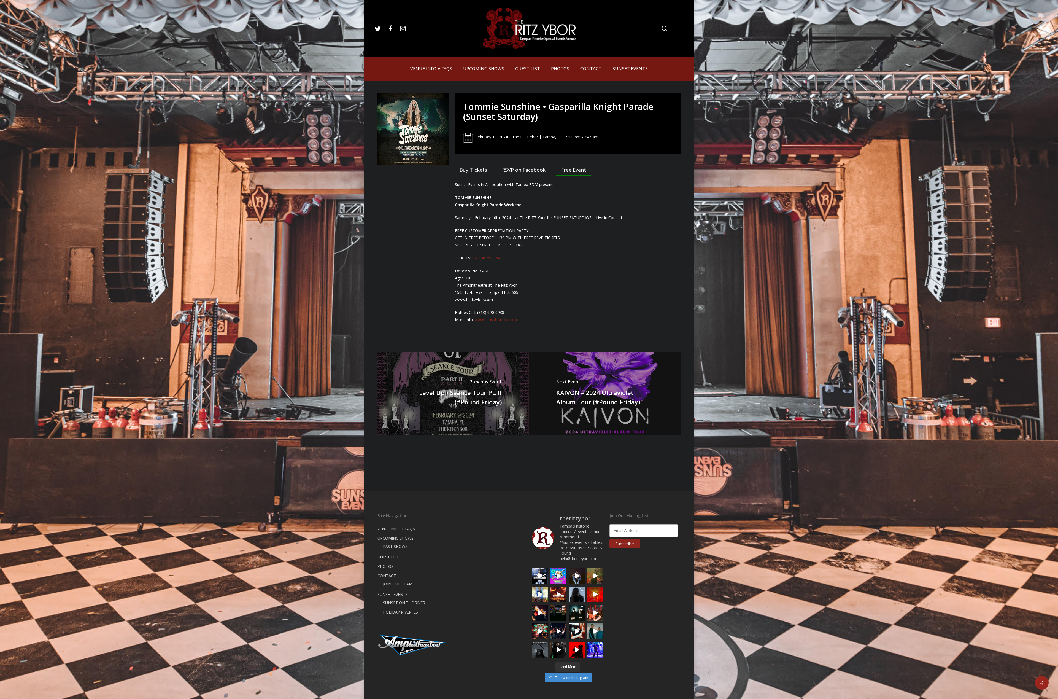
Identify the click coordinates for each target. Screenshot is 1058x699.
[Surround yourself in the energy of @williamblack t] (595, 576)
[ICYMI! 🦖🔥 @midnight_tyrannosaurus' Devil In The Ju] (558, 650)
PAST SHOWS (395, 546)
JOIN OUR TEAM (397, 584)
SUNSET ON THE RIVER (404, 602)
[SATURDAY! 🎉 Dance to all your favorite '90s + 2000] (558, 631)
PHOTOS (385, 566)
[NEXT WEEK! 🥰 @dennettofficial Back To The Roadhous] (577, 576)
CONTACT (386, 575)
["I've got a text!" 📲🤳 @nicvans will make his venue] (595, 613)
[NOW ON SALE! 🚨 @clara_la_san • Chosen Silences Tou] (577, 594)
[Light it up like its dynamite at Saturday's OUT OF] (540, 613)
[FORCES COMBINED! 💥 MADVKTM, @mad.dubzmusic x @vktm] (577, 613)
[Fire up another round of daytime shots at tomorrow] (540, 594)
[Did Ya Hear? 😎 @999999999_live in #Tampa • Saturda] (595, 631)
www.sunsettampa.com (496, 319)
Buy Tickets (473, 169)
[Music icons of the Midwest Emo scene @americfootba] (577, 650)
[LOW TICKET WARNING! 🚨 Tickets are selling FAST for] (577, 631)
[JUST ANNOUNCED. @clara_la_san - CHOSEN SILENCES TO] (540, 650)
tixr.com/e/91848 (487, 257)
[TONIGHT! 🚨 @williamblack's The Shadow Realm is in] (540, 576)
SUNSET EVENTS (392, 594)
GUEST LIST (388, 557)
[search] (664, 28)
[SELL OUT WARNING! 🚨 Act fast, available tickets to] (558, 613)
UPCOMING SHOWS (395, 538)
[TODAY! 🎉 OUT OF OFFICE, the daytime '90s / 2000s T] (558, 576)
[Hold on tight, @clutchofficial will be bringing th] (595, 650)
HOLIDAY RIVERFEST (401, 612)
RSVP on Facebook (524, 169)
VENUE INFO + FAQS (396, 528)
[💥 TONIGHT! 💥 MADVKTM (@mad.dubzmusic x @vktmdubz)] (558, 594)
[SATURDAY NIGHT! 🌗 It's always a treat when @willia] (540, 631)
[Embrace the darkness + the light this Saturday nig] (595, 594)
